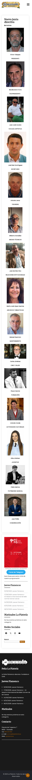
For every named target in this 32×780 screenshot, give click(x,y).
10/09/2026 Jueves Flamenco (14, 591)
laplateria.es (9, 736)
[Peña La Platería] (11, 5)
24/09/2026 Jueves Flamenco (14, 602)
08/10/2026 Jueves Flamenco (14, 609)
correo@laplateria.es (14, 734)
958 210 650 (8, 732)
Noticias (8, 25)
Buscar (6, 639)
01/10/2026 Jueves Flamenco (14, 606)
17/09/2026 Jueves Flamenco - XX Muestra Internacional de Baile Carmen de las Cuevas (15, 597)
